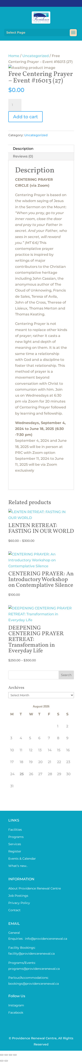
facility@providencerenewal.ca (31, 954)
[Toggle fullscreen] (6, 1055)
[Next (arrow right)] (6, 1060)
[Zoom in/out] (1, 1055)
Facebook (15, 1013)
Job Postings (18, 896)
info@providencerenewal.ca (46, 939)
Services (14, 844)
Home (13, 56)
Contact (14, 910)
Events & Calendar (22, 859)
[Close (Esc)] (15, 1055)
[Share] (10, 1055)
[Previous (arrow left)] (1, 1060)
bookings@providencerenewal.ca (33, 984)
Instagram (16, 1005)
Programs (16, 837)
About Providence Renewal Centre (34, 888)
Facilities (15, 830)
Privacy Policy (19, 903)
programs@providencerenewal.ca (34, 969)
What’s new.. (18, 866)
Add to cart (25, 116)
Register (14, 851)
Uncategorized (35, 56)
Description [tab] (23, 149)
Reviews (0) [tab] (23, 156)
